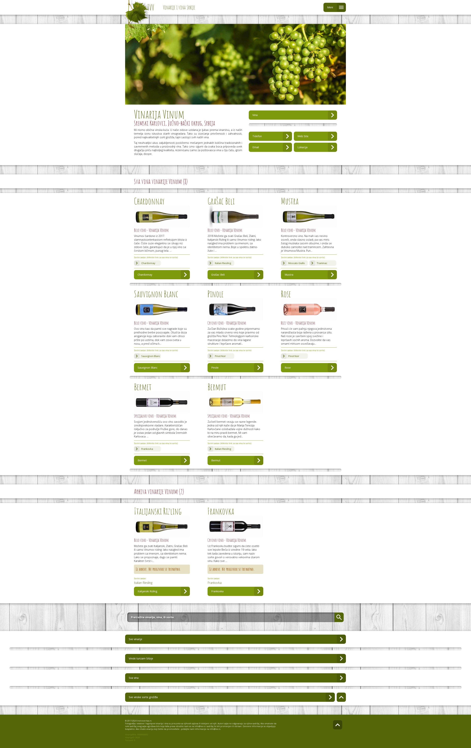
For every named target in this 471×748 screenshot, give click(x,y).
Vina (255, 115)
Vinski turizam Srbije (141, 658)
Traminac (322, 263)
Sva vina (134, 678)
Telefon (257, 136)
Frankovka (147, 448)
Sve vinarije (135, 639)
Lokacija (302, 147)
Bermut (215, 460)
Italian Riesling (223, 263)
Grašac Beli (218, 274)
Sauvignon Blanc (150, 356)
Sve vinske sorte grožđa (143, 697)
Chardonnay (148, 263)
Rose (288, 367)
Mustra (289, 274)
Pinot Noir (220, 356)
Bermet (142, 460)
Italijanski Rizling (147, 591)
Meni (330, 7)
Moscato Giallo (296, 263)
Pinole (215, 367)
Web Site (303, 136)
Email (255, 147)
